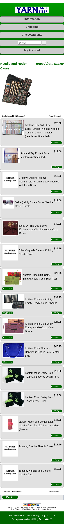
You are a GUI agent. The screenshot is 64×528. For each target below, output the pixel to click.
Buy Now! (55, 143)
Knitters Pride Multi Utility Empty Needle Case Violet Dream (39, 327)
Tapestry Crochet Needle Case (36, 446)
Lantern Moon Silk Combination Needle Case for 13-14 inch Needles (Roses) (39, 425)
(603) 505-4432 (41, 519)
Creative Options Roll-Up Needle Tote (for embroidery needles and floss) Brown (39, 182)
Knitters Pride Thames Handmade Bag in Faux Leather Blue (42, 352)
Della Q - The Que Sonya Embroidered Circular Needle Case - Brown (39, 229)
